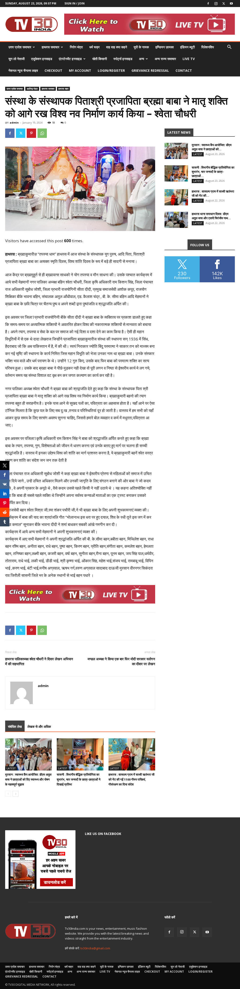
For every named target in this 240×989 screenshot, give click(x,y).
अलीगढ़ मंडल (32, 88)
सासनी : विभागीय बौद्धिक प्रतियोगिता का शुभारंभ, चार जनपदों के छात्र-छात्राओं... (213, 171)
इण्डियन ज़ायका (164, 47)
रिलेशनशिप (207, 47)
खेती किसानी (99, 59)
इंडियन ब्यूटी (187, 47)
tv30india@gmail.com (95, 948)
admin (14, 122)
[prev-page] (8, 794)
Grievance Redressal (150, 70)
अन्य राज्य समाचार (165, 59)
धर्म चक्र (94, 47)
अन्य (141, 59)
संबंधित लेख (15, 726)
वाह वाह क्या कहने (116, 47)
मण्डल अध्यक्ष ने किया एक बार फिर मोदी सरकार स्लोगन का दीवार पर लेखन (121, 661)
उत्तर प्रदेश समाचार (19, 47)
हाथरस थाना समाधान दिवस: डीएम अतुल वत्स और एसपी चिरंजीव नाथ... (211, 216)
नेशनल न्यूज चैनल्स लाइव (23, 70)
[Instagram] (215, 3)
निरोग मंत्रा (76, 47)
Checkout (53, 70)
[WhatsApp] (42, 133)
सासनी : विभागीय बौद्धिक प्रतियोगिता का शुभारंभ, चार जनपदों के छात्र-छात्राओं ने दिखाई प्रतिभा (78, 779)
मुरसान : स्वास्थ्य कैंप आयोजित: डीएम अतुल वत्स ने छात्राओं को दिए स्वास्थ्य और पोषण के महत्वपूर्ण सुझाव (28, 779)
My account (80, 70)
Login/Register (111, 70)
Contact (184, 70)
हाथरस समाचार (50, 47)
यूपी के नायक (141, 47)
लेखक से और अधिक (39, 726)
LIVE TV (189, 59)
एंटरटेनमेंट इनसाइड (70, 59)
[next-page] (16, 794)
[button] (229, 47)
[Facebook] (208, 3)
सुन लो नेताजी (16, 59)
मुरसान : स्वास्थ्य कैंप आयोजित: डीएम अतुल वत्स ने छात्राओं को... (212, 147)
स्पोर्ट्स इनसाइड (122, 59)
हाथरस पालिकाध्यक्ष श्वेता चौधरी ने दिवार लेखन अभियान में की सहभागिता (39, 661)
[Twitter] (223, 3)
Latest (11, 768)
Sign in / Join (74, 3)
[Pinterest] (31, 133)
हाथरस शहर (63, 88)
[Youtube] (231, 3)
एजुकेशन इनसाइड (41, 59)
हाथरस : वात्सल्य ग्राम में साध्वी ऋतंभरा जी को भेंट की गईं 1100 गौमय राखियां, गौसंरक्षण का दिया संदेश (131, 779)
